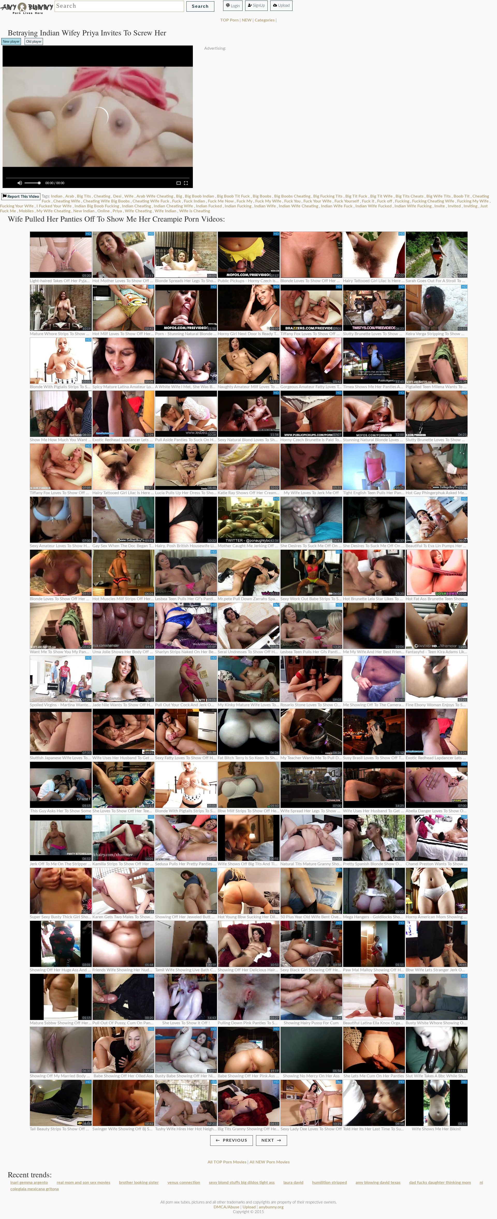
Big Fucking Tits (327, 196)
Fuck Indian (194, 201)
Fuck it (368, 201)
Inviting (470, 206)
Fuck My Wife (268, 201)
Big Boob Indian (199, 196)
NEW (247, 20)
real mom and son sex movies (83, 1182)
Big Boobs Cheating (292, 196)
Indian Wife (265, 206)
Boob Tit (462, 196)
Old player (33, 41)
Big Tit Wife (381, 196)
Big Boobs (262, 196)
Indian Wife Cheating (298, 206)
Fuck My (244, 201)
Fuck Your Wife (317, 201)
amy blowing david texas (378, 1182)
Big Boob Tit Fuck (233, 196)
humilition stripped (329, 1182)
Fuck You (292, 201)
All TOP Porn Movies (227, 1162)
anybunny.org (271, 1207)
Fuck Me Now (221, 201)
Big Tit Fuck (356, 196)
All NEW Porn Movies (270, 1162)
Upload (283, 5)
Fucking (402, 201)
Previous (235, 1140)
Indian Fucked (209, 206)
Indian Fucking (238, 206)
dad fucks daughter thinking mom (440, 1182)
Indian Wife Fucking (413, 206)
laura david (293, 1182)
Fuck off (384, 201)
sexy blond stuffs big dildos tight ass (242, 1182)
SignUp (258, 5)
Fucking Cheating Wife (433, 201)
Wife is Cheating (194, 211)
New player (11, 41)
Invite (439, 206)
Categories (265, 20)
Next (267, 1140)
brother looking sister (139, 1182)
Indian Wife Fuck (337, 206)
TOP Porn (229, 20)
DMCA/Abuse (226, 1207)
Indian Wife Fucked (373, 206)
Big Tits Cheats (409, 196)
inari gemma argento (29, 1182)
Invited (454, 206)
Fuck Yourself (346, 201)
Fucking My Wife (473, 201)
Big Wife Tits (438, 196)
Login (235, 6)
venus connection (183, 1182)
